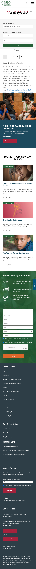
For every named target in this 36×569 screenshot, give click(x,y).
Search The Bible (8, 23)
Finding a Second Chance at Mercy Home (17, 184)
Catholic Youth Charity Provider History (14, 454)
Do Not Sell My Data (8, 412)
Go (18, 45)
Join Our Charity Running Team (12, 379)
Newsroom (6, 375)
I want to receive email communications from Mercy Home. (18, 485)
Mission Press (6, 433)
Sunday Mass (8, 166)
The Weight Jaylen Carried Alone (16, 253)
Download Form (10, 539)
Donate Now (9, 141)
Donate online (9, 531)
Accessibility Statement (9, 416)
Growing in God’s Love (12, 220)
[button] (34, 284)
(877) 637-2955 (7, 525)
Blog (4, 371)
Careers (5, 387)
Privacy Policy (7, 404)
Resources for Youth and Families (12, 383)
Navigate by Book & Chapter (12, 32)
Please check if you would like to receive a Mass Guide (18, 342)
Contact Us (6, 395)
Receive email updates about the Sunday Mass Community (16, 339)
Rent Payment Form (8, 399)
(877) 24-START (7, 516)
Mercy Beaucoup (7, 437)
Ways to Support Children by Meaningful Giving (16, 450)
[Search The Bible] (31, 26)
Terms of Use (6, 408)
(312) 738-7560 (7, 548)
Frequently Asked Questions (11, 391)
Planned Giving (7, 429)
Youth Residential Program (10, 446)
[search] (16, 26)
